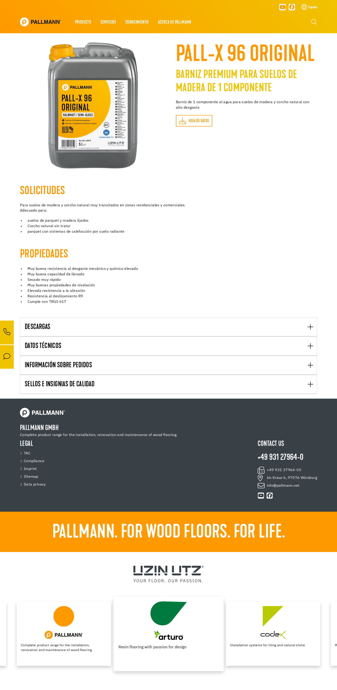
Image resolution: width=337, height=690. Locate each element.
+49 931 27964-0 (281, 457)
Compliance (34, 461)
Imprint (30, 469)
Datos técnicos (43, 346)
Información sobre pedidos (58, 365)
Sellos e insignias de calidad (60, 384)
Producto (83, 22)
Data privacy (35, 484)
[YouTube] (282, 7)
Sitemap (31, 477)
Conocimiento (137, 22)
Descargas (37, 327)
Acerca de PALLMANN (174, 22)
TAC (27, 453)
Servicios (108, 22)
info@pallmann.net (283, 486)
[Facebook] (292, 7)
